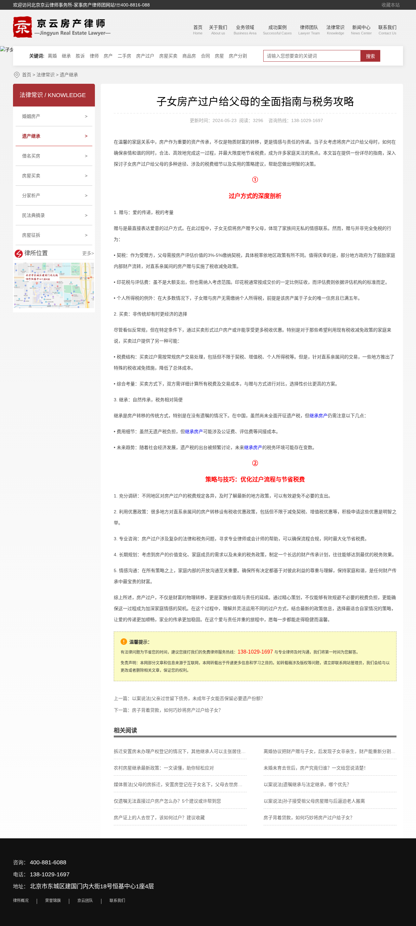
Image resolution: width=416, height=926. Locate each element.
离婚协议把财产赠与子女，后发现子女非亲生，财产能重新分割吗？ (330, 751)
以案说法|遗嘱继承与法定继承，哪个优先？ (307, 784)
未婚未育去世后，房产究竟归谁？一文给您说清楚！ (316, 767)
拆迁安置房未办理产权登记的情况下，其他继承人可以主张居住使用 (180, 751)
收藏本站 (391, 4)
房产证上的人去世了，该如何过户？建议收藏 (159, 817)
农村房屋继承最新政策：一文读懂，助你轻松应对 (164, 767)
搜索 (370, 56)
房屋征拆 (55, 235)
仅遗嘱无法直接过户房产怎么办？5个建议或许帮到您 (167, 801)
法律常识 (45, 74)
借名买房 (55, 155)
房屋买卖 (55, 175)
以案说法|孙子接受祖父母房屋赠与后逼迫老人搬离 (314, 801)
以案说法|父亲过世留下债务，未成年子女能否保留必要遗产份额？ (198, 698)
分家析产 (55, 195)
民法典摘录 (55, 215)
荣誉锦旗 (53, 900)
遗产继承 (69, 74)
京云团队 (85, 900)
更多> (88, 253)
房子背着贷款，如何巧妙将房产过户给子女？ (177, 710)
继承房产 (318, 415)
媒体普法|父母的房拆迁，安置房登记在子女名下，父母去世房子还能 (180, 784)
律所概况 (21, 900)
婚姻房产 (55, 116)
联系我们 (117, 900)
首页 (26, 74)
